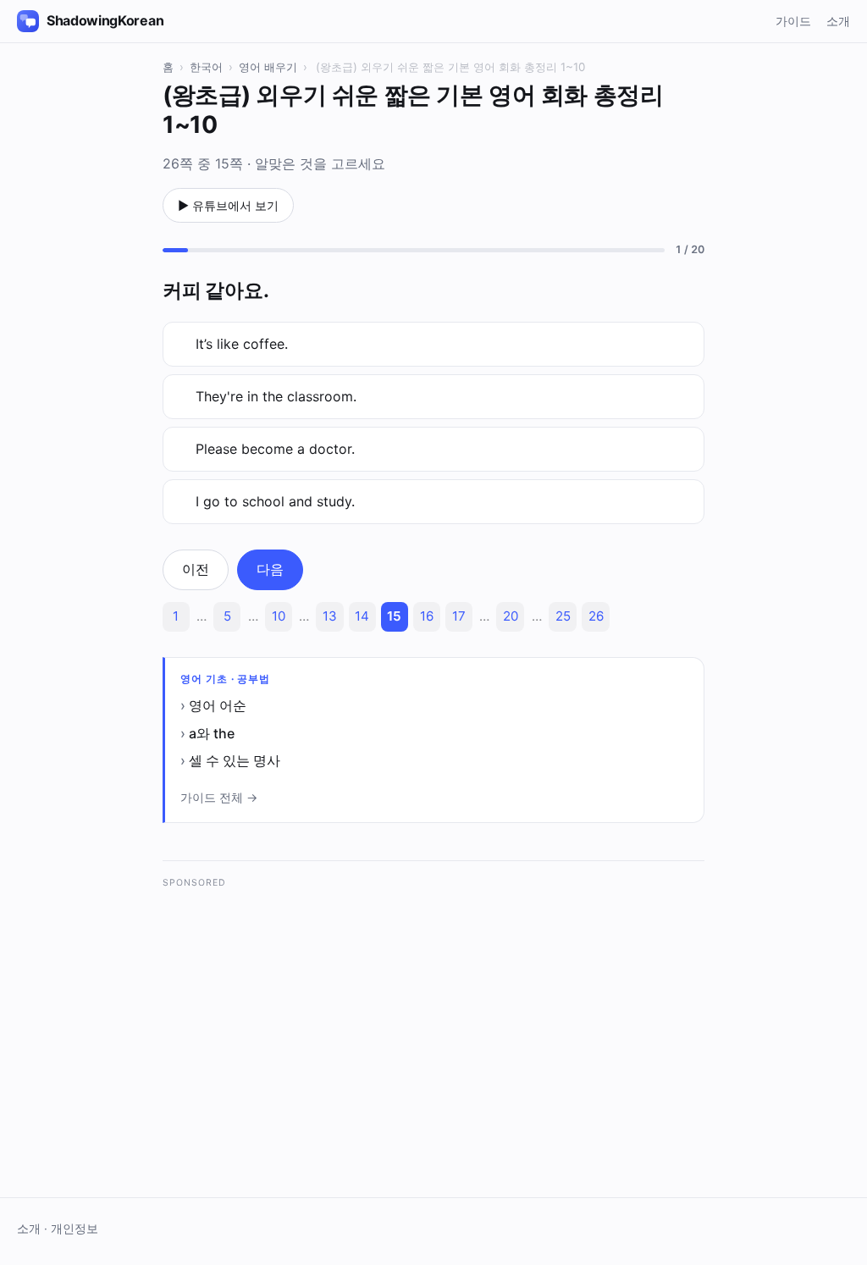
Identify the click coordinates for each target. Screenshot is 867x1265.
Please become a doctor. (275, 448)
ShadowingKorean (105, 20)
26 (596, 616)
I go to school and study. (275, 501)
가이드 (793, 21)
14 (362, 616)
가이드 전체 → (218, 797)
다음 (270, 569)
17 (459, 616)
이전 (195, 569)
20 (510, 616)
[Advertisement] (433, 1017)
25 (563, 616)
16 (427, 616)
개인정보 (74, 1228)
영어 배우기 (268, 67)
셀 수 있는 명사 (234, 760)
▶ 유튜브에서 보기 (228, 205)
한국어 (206, 67)
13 (330, 616)
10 (278, 616)
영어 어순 (217, 705)
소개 (838, 21)
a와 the (212, 733)
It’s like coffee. (242, 343)
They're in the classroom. (276, 396)
